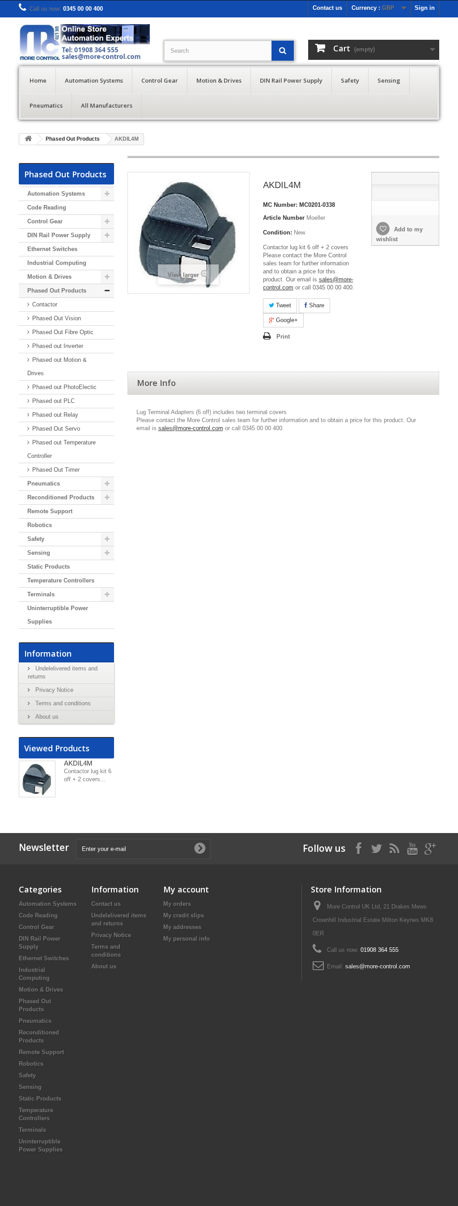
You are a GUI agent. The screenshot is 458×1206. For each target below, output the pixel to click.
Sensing (388, 80)
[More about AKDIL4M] (37, 779)
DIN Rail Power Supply (291, 80)
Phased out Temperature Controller (61, 449)
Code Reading (46, 207)
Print (283, 336)
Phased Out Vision (55, 318)
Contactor (43, 304)
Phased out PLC (52, 401)
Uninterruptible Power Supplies (57, 615)
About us (46, 716)
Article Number (284, 217)
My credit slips (183, 915)
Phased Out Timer (55, 469)
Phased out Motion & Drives (57, 366)
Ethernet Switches (52, 249)
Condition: (277, 232)
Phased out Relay (54, 414)
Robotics (39, 525)
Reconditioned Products (60, 497)
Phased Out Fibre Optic (61, 332)
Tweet (282, 305)
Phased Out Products (73, 139)
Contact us (327, 7)
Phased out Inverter (56, 346)
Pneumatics (46, 105)
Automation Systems (94, 80)
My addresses (182, 927)
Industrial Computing (56, 263)
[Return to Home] (28, 139)
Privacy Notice (53, 690)
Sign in (425, 7)
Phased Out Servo (55, 428)
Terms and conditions (62, 703)
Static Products (48, 566)
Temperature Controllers (60, 580)
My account (186, 889)
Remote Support (49, 511)
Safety (350, 80)
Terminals (41, 594)
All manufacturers (106, 105)
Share (315, 305)
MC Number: (280, 204)
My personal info (186, 938)
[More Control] (84, 42)
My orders (177, 903)
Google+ (286, 320)
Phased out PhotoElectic (63, 387)
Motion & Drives (219, 80)
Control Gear (159, 80)
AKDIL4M (78, 763)
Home (38, 80)
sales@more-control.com (190, 428)
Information (48, 653)
